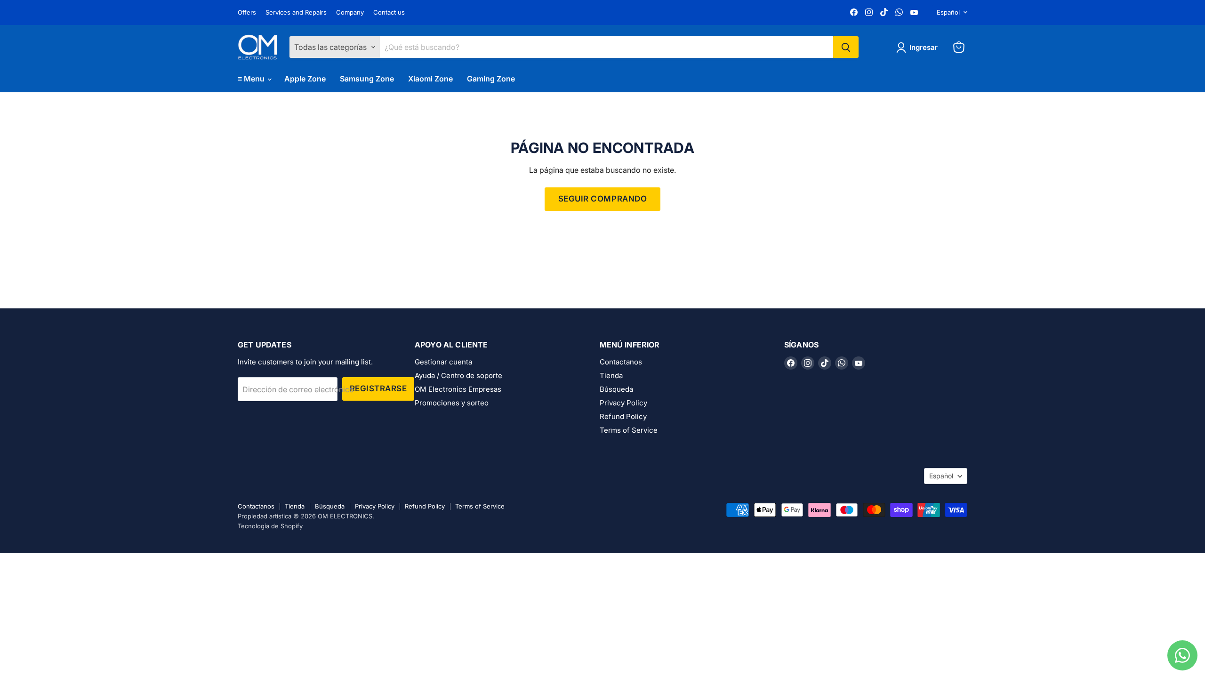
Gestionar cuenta (443, 361)
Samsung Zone (367, 78)
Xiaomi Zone (430, 78)
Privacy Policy (623, 402)
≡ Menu (252, 78)
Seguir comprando (602, 198)
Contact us (389, 12)
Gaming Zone (491, 78)
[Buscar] (846, 47)
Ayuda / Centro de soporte (458, 375)
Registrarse (378, 388)
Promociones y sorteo (452, 402)
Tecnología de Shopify (270, 526)
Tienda (611, 375)
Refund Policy (623, 416)
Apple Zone (305, 78)
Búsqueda (616, 389)
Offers (247, 12)
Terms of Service (629, 430)
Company (350, 12)
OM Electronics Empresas (458, 389)
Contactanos (621, 361)
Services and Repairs (296, 12)
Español (948, 12)
